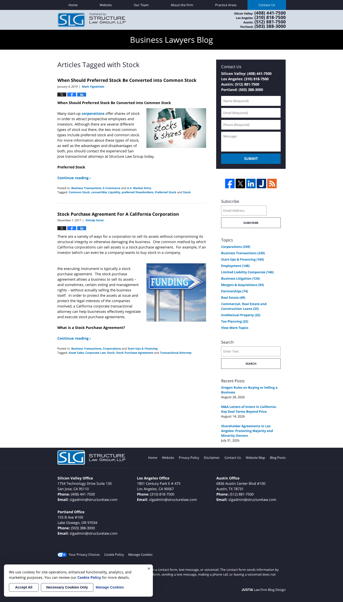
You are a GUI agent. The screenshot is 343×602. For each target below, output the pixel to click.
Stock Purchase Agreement (134, 353)
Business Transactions (86, 188)
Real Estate (233, 297)
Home (73, 5)
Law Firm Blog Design (264, 590)
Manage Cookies (140, 554)
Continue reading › (74, 177)
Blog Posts (278, 457)
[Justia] (261, 183)
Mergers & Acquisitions (242, 285)
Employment (235, 266)
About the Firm (182, 5)
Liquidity (114, 192)
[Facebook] (230, 183)
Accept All (23, 587)
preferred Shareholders (137, 192)
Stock (187, 192)
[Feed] (272, 183)
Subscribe (250, 223)
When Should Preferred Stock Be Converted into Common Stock (127, 80)
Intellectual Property (240, 315)
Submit (251, 158)
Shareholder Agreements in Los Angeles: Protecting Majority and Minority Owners (247, 431)
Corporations (112, 348)
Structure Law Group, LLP (255, 20)
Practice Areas (226, 5)
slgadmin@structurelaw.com (94, 499)
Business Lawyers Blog (91, 20)
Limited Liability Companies (247, 272)
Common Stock (79, 192)
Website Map (255, 457)
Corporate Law (95, 353)
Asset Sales (76, 353)
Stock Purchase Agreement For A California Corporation (118, 214)
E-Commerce (111, 188)
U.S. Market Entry (139, 188)
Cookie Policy (114, 554)
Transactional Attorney (176, 353)
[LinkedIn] (251, 183)
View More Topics (234, 328)
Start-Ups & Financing (143, 348)
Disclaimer (212, 457)
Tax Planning (234, 321)
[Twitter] (240, 183)
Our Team (141, 5)
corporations (93, 113)
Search (251, 363)
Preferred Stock (165, 192)
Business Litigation (240, 278)
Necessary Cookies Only (67, 587)
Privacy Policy (189, 457)
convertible (99, 192)
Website (106, 5)
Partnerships (234, 291)
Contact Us (267, 5)
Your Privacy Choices (84, 554)
